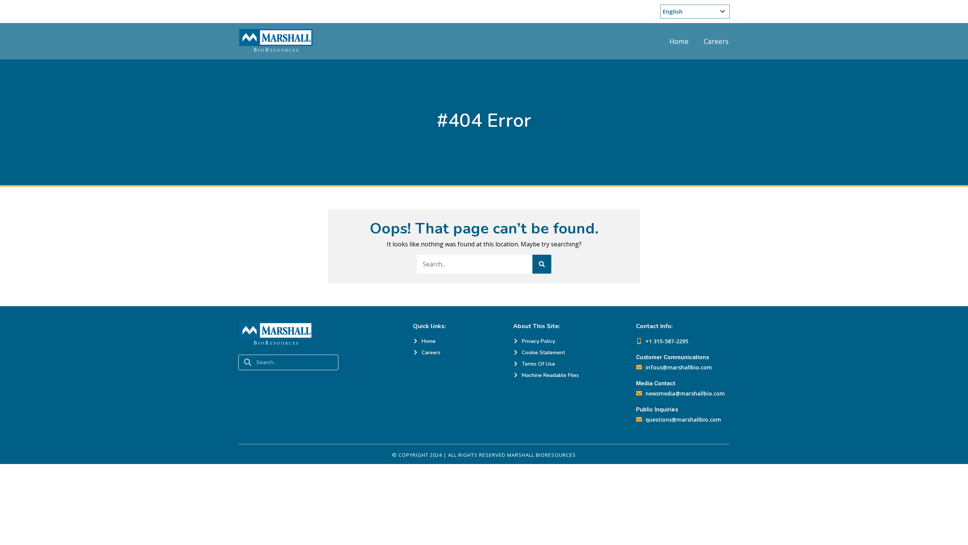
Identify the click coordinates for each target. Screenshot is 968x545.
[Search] (541, 264)
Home (679, 41)
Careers (716, 41)
